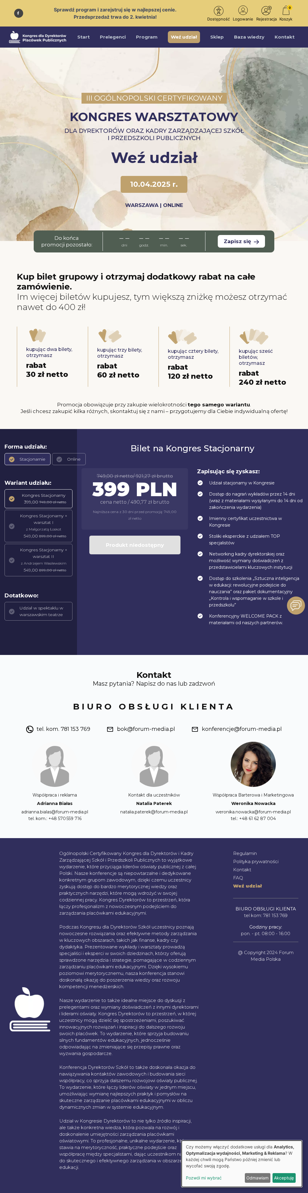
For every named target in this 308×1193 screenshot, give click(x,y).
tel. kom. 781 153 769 (63, 729)
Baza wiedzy (249, 37)
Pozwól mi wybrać (204, 1177)
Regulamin (245, 853)
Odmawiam (257, 1177)
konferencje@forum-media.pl (242, 729)
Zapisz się (238, 241)
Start (83, 37)
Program (147, 37)
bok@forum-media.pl (146, 729)
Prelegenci (113, 37)
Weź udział (184, 37)
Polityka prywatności (256, 861)
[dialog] (242, 1164)
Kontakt (284, 37)
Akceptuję (284, 1177)
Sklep (217, 37)
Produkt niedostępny (135, 545)
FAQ (238, 878)
